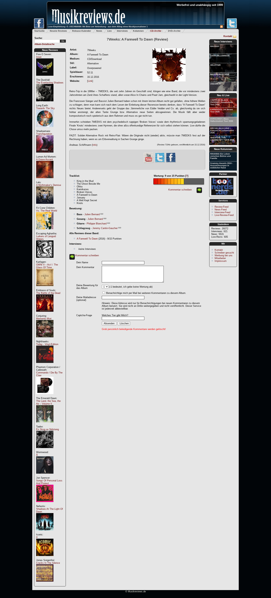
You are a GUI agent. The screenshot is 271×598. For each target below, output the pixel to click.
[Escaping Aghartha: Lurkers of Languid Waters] (44, 259)
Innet (38, 57)
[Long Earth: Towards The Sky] (44, 128)
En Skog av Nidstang (47, 429)
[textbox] (47, 41)
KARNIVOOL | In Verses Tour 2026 (221, 110)
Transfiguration (44, 133)
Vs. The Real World (46, 210)
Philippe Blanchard (97, 223)
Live (109, 31)
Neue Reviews (50, 50)
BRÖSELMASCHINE (219, 74)
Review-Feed (221, 206)
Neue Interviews (223, 41)
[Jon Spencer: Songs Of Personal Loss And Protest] (44, 504)
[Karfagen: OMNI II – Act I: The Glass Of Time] (44, 288)
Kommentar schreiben (180, 189)
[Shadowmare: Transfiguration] (44, 154)
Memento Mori (43, 318)
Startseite (39, 31)
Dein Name (82, 262)
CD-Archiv (155, 31)
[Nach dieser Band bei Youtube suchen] (148, 162)
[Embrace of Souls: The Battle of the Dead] (44, 313)
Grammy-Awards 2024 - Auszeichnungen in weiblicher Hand (221, 165)
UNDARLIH (215, 84)
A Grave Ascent (44, 159)
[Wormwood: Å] (44, 475)
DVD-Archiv (174, 31)
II (37, 537)
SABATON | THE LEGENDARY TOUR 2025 (222, 139)
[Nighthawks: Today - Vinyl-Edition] (44, 364)
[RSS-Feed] (221, 27)
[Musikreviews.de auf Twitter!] (159, 162)
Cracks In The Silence (48, 563)
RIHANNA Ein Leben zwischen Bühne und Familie (220, 156)
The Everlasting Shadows (49, 82)
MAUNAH (214, 46)
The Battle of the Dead (48, 293)
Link (90, 81)
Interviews (122, 31)
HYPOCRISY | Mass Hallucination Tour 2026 (221, 120)
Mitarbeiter (220, 258)
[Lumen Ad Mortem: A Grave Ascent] (44, 180)
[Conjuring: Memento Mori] (44, 339)
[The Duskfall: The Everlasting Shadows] (44, 103)
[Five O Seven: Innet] (44, 77)
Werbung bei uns (223, 255)
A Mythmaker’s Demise (48, 185)
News (99, 31)
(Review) (137, 39)
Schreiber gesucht (224, 252)
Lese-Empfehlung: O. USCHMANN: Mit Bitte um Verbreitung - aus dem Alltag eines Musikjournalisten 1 (98, 26)
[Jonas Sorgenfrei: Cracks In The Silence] (44, 583)
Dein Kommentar (85, 267)
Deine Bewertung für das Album (87, 286)
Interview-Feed (222, 212)
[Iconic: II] (44, 558)
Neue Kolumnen (223, 149)
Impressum (221, 261)
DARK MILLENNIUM (219, 56)
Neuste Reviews (58, 31)
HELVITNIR (215, 65)
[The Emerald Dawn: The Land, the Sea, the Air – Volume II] (44, 424)
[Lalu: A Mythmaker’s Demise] (44, 205)
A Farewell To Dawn (87, 238)
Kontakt (227, 36)
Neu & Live (223, 95)
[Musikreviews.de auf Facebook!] (170, 162)
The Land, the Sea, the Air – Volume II (48, 402)
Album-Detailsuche (44, 44)
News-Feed (221, 209)
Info (95, 145)
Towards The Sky (45, 108)
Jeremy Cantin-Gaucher (105, 228)
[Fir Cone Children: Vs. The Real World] (44, 231)
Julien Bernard (92, 214)
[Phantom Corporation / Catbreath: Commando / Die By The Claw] (44, 396)
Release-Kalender (81, 31)
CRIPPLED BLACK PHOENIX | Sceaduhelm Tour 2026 (221, 102)
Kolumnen (138, 31)
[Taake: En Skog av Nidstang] (44, 450)
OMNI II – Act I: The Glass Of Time (47, 266)
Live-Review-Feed (224, 215)
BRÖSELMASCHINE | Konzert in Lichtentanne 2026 (222, 130)
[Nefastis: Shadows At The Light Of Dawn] (44, 532)
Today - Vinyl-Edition (47, 344)
